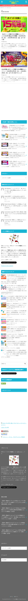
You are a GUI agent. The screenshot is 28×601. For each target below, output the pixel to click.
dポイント (13, 301)
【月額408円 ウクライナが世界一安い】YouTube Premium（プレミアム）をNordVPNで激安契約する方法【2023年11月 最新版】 (13, 128)
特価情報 (18, 348)
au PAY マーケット (9, 293)
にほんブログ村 (5, 427)
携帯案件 (8, 356)
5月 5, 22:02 (7, 201)
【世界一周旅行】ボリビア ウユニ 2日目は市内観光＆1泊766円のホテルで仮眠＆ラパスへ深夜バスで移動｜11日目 (13, 531)
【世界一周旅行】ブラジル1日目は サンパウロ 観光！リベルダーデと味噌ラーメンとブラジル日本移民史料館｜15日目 (13, 146)
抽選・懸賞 (14, 283)
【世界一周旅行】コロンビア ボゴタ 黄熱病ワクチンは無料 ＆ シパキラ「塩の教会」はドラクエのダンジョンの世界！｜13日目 (13, 164)
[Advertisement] (14, 102)
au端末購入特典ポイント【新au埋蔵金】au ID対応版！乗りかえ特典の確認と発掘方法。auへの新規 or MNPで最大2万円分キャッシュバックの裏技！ (17, 353)
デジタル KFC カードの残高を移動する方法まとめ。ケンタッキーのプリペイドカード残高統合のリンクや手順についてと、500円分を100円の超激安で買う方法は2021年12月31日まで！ (14, 289)
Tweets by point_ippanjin (7, 265)
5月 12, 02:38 (7, 193)
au (5, 356)
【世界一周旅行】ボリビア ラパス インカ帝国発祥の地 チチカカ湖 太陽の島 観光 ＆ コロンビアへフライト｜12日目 (13, 524)
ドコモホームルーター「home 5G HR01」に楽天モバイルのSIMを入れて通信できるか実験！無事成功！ (17, 336)
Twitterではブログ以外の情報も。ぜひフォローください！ (14, 5)
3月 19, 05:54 (7, 224)
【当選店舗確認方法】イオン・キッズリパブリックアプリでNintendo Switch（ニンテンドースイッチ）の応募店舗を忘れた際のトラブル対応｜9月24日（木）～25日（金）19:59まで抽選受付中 (13, 278)
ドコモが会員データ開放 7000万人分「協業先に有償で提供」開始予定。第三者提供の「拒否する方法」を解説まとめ (17, 298)
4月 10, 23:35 (7, 209)
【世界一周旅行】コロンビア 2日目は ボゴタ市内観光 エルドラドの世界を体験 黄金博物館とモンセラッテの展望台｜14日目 (13, 155)
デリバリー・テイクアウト (10, 348)
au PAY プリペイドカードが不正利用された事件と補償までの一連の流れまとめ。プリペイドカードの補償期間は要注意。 (17, 328)
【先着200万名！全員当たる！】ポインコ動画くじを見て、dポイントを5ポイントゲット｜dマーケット (17, 321)
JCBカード (13, 308)
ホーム (11, 596)
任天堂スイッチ (8, 283)
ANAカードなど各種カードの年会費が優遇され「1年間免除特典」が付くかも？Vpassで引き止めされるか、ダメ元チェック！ (16, 313)
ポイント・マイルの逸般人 (13, 599)
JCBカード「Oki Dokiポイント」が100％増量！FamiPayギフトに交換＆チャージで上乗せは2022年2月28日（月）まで (17, 305)
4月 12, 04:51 (7, 217)
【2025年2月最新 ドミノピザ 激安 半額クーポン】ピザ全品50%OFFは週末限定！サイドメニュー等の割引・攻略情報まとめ (13, 137)
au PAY (12, 331)
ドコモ (16, 301)
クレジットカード (8, 317)
